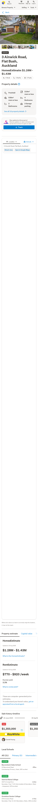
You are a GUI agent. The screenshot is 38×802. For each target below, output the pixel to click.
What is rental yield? (10, 687)
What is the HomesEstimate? (14, 656)
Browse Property (7, 7)
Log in (33, 3)
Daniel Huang (10, 739)
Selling (24, 7)
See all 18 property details (14, 111)
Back (7, 12)
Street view (9, 150)
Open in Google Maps (22, 150)
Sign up (28, 3)
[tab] (11, 141)
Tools (32, 7)
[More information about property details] (19, 84)
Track (20, 127)
